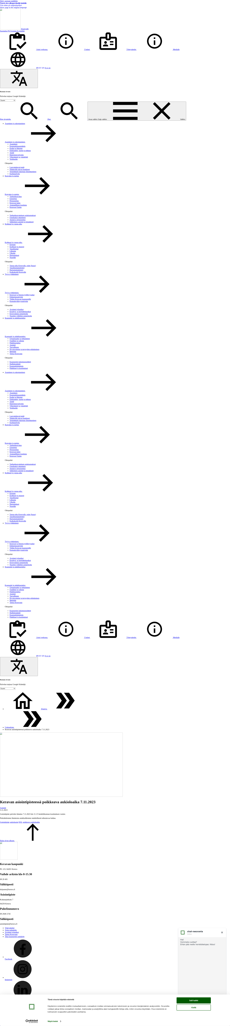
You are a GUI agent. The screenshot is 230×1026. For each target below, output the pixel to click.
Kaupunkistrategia (16, 366)
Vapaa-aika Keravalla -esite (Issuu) (23, 266)
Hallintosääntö (15, 364)
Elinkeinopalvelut (16, 297)
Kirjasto (13, 245)
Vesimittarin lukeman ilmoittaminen (23, 172)
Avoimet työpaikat (16, 309)
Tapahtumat (14, 249)
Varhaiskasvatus (16, 196)
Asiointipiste (4, 822)
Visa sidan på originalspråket (11, 5)
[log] (202, 970)
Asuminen (13, 144)
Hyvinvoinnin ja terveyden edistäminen (24, 349)
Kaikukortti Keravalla (18, 272)
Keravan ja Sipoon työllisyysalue (22, 295)
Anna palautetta (11, 930)
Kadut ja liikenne (16, 148)
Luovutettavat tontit (17, 167)
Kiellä (193, 1007)
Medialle (13, 352)
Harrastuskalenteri (16, 270)
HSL (20, 822)
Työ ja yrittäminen (12, 274)
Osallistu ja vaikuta (17, 341)
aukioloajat (14, 822)
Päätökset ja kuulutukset (19, 368)
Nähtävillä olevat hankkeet (20, 169)
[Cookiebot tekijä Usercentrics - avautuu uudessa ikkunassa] (31, 1021)
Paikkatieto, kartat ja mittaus (20, 151)
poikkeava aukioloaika (31, 822)
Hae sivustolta (5, 119)
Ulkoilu (12, 253)
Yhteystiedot (9, 928)
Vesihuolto (14, 159)
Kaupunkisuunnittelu (17, 146)
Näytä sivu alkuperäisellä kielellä (13, 3)
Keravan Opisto (16, 207)
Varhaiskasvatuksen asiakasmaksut (23, 215)
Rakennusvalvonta (17, 155)
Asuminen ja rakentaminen (15, 124)
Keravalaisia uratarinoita (19, 314)
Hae (49, 119)
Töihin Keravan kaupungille (20, 299)
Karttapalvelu (15, 174)
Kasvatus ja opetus (12, 176)
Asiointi (13, 345)
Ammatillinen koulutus (18, 205)
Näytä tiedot (53, 1021)
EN (43, 68)
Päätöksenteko (15, 343)
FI (37, 68)
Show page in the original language (13, 7)
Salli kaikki (193, 1000)
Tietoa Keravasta (16, 354)
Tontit (12, 153)
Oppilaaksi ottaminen (18, 218)
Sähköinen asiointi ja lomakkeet (22, 222)
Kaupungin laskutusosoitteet (20, 362)
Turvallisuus (14, 347)
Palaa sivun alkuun (7, 841)
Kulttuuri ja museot (17, 247)
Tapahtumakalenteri (17, 268)
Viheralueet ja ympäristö (19, 157)
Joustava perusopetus (18, 220)
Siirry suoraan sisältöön (9, 1)
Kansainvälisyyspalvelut (19, 301)
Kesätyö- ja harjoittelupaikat (20, 312)
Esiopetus (13, 199)
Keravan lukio (15, 203)
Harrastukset (14, 255)
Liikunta (13, 251)
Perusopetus (14, 201)
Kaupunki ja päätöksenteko (15, 318)
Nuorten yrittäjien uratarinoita (21, 316)
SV (40, 68)
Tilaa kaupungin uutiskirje (14, 937)
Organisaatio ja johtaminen (20, 339)
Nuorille (13, 257)
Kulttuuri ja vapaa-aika (13, 224)
